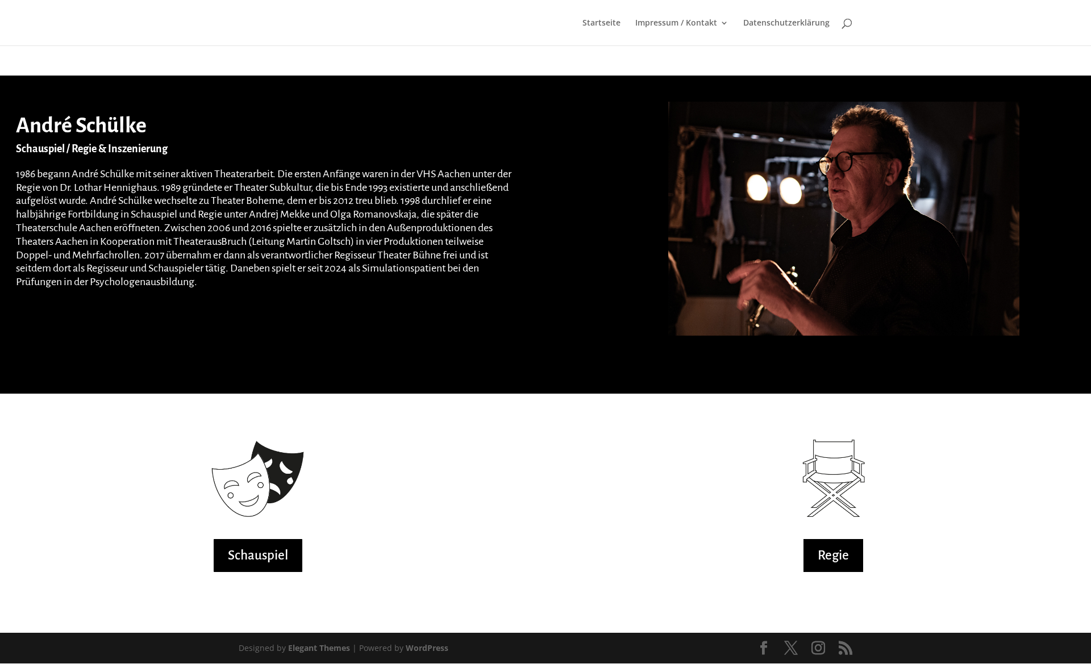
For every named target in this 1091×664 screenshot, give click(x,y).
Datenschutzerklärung (786, 23)
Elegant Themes (319, 647)
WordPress (427, 647)
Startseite (601, 23)
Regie (833, 555)
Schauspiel (258, 555)
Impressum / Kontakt (676, 23)
